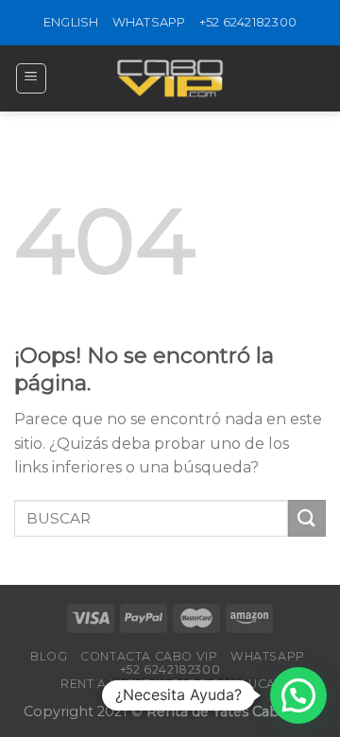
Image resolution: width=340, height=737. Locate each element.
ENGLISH (71, 22)
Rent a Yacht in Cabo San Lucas (171, 684)
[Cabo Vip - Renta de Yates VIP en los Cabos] (170, 78)
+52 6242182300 (248, 22)
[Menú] (31, 78)
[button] (298, 695)
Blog (48, 656)
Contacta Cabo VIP (148, 656)
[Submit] (307, 518)
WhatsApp (149, 22)
